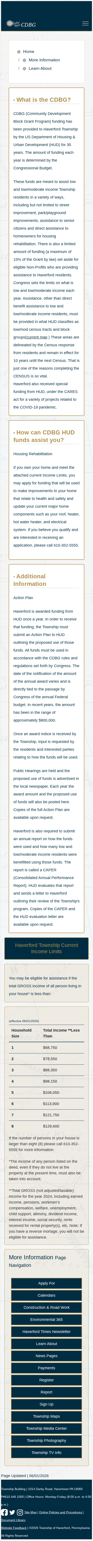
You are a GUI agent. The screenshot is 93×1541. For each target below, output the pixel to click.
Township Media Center (46, 1428)
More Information (44, 59)
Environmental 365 (46, 1319)
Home (28, 51)
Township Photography (46, 1440)
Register (46, 1380)
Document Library (13, 1520)
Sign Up (46, 1404)
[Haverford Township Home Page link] (43, 23)
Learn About (40, 68)
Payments (46, 1368)
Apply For (46, 1283)
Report (46, 1392)
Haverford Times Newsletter (46, 1331)
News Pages (47, 1356)
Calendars (46, 1295)
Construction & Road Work (47, 1307)
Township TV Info (46, 1452)
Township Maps (46, 1416)
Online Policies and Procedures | (61, 1512)
